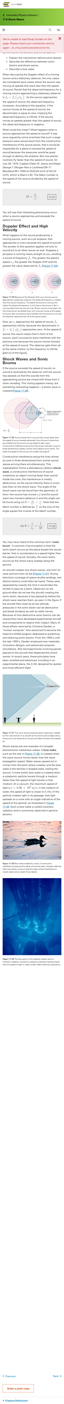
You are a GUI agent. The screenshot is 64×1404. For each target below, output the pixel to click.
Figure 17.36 (20, 390)
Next (56, 1376)
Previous (10, 1376)
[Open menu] (3, 30)
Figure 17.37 (41, 573)
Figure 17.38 (32, 753)
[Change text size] (58, 30)
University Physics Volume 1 (22, 15)
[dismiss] (59, 38)
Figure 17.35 (50, 265)
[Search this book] (50, 30)
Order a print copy (18, 1388)
